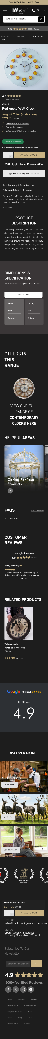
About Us (12, 2)
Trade (37, 2)
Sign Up (36, 963)
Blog (20, 1018)
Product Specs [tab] (23, 294)
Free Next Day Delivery (13, 141)
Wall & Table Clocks (8, 36)
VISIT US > (8, 817)
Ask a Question (37, 511)
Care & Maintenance (14, 127)
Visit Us (30, 2)
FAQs (30, 1012)
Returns (34, 999)
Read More (8, 208)
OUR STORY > (9, 784)
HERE (31, 423)
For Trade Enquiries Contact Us (26, 174)
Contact (27, 1024)
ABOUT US (9, 778)
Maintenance (13, 1005)
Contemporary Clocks (23, 36)
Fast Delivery (21, 2)
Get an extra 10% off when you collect (21, 131)
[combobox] (24, 19)
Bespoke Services (15, 1012)
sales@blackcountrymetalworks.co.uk (25, 923)
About (10, 999)
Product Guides (30, 1005)
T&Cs (30, 1018)
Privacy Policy (13, 1024)
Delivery (21, 999)
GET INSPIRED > (10, 850)
